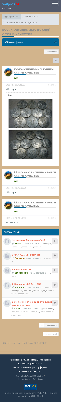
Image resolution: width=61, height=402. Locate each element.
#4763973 (52, 218)
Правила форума (15, 42)
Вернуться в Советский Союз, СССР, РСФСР (25, 343)
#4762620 (52, 187)
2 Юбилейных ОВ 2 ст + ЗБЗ (26, 283)
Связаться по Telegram (30, 371)
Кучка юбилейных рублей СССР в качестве (26, 32)
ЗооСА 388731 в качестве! (26, 254)
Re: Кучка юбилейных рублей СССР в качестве (36, 174)
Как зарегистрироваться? (30, 363)
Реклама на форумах (19, 359)
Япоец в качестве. (22, 269)
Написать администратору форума (30, 367)
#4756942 (52, 84)
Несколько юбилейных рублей (28, 240)
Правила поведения (41, 359)
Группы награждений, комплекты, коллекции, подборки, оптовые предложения (32, 290)
